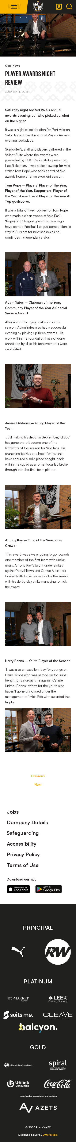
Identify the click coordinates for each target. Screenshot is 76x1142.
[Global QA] (18, 1065)
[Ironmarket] (18, 999)
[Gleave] (58, 1015)
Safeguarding (23, 833)
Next (38, 784)
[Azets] (38, 1103)
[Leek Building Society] (58, 999)
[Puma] (18, 952)
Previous (38, 776)
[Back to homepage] (38, 7)
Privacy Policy (23, 854)
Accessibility (22, 844)
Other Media (50, 1134)
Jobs (13, 812)
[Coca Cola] (58, 1084)
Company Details (27, 822)
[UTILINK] (18, 1084)
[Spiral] (58, 1065)
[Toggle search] (69, 7)
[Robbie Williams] (58, 952)
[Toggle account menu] (58, 6)
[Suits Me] (18, 1015)
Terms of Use (23, 865)
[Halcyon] (38, 1028)
